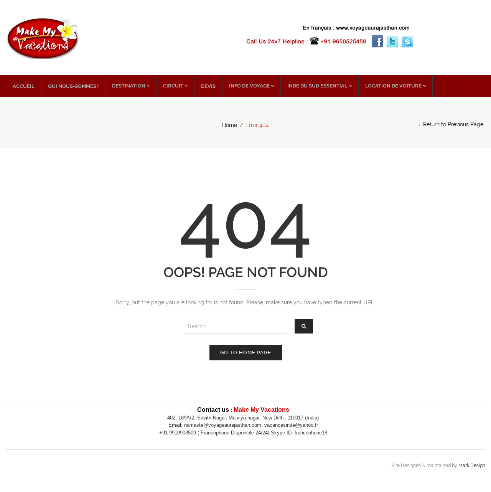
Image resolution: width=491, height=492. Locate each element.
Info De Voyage (249, 86)
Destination (128, 86)
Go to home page (245, 352)
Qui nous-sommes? (73, 86)
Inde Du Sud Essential (317, 86)
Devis (208, 86)
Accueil (24, 86)
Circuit (173, 86)
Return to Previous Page (453, 124)
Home (229, 125)
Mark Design (471, 465)
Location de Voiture (393, 86)
